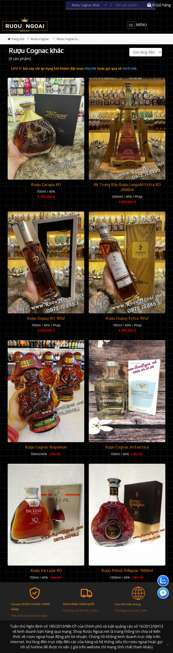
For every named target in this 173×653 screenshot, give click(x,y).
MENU (141, 24)
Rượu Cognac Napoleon (46, 447)
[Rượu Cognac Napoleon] (46, 391)
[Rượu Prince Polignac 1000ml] (127, 515)
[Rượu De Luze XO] (46, 515)
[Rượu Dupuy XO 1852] (46, 262)
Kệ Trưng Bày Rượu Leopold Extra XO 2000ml (127, 187)
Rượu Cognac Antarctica (127, 447)
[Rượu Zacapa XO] (46, 129)
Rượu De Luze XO (46, 570)
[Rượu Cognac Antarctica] (127, 391)
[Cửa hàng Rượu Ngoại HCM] (28, 24)
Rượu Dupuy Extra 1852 (127, 318)
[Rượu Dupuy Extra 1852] (127, 262)
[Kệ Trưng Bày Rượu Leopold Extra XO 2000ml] (127, 129)
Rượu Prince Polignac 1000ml (127, 570)
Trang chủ (17, 39)
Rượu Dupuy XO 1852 (46, 318)
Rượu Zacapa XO (46, 184)
